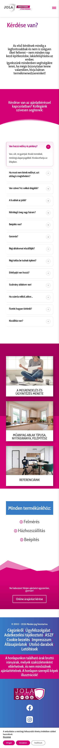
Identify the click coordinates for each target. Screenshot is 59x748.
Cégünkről (15, 630)
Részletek (7, 737)
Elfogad (9, 743)
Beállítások (38, 743)
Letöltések (29, 649)
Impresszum (41, 639)
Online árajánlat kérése (29, 599)
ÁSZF (49, 634)
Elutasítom (23, 743)
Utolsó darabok (41, 644)
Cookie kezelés (18, 639)
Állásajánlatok (16, 644)
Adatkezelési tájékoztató (23, 634)
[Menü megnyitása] (54, 7)
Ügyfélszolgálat (38, 630)
